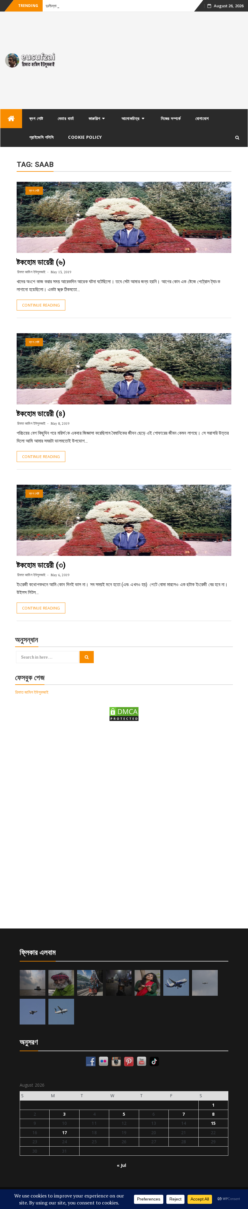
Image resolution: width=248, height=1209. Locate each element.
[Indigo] (176, 983)
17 (64, 1132)
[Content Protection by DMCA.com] (124, 713)
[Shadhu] (61, 983)
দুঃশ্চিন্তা (51, 6)
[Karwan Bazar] (119, 983)
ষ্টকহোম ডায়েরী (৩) (41, 565)
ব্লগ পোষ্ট (36, 118)
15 (213, 1123)
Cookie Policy (85, 137)
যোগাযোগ (202, 118)
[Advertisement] (155, 60)
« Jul (121, 1165)
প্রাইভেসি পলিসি (41, 137)
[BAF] (205, 983)
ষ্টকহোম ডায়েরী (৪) (41, 413)
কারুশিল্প (94, 118)
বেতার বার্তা (66, 118)
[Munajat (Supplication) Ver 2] (90, 983)
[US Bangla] (61, 1012)
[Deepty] (147, 983)
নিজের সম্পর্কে (171, 118)
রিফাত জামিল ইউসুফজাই (31, 272)
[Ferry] (32, 983)
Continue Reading (41, 305)
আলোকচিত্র (131, 118)
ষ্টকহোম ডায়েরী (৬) (41, 262)
